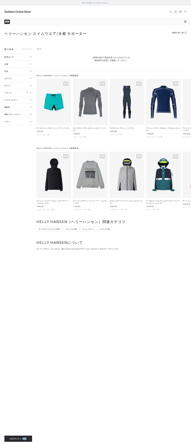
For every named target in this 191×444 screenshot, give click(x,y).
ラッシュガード (88, 229)
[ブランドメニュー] (185, 21)
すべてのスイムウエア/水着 (49, 229)
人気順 (170, 41)
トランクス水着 (71, 229)
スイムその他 (105, 229)
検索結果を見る (18, 439)
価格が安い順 (178, 32)
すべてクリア (27, 49)
